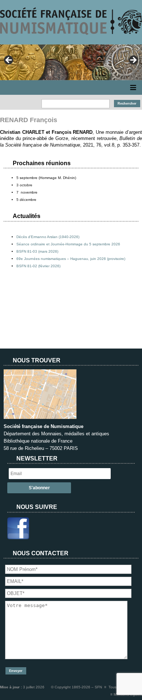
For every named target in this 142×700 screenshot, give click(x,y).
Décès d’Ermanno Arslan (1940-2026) (47, 237)
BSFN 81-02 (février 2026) (38, 266)
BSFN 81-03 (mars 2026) (37, 251)
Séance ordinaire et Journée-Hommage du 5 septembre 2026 (68, 244)
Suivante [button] (132, 60)
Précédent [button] (9, 60)
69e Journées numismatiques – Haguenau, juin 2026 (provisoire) (70, 259)
